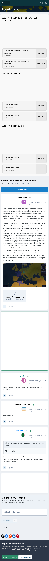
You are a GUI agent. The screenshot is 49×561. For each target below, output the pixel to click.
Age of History (11, 9)
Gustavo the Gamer (22, 405)
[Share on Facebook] (6, 536)
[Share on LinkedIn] (14, 536)
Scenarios (27, 183)
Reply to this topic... (13, 512)
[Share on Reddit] (10, 536)
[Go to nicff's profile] (23, 380)
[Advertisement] (24, 338)
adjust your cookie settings (21, 548)
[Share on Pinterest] (17, 536)
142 (32, 431)
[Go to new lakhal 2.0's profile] (23, 435)
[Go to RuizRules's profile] (23, 202)
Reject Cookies (25, 557)
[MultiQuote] (4, 306)
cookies (16, 546)
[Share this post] (45, 202)
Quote (11, 306)
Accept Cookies (11, 557)
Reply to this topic (24, 189)
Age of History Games (31, 551)
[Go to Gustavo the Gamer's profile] (23, 409)
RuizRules (6, 183)
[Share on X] (3, 536)
